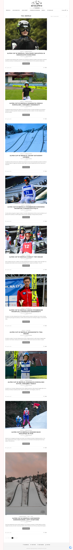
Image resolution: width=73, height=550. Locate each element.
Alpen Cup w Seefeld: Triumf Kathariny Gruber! (26, 156)
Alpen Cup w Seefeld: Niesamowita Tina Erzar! (26, 332)
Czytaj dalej (26, 63)
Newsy (29, 516)
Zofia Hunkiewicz (29, 521)
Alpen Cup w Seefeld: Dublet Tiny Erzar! (26, 257)
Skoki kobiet (25, 10)
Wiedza (43, 10)
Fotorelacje (50, 10)
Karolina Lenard (28, 210)
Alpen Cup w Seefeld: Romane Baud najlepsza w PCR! (26, 432)
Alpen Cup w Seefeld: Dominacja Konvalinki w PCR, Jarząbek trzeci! (26, 382)
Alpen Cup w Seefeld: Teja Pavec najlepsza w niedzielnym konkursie (26, 54)
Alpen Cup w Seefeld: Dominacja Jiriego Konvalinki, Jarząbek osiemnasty (26, 104)
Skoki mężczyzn (16, 10)
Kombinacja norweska (35, 10)
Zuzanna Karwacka (29, 335)
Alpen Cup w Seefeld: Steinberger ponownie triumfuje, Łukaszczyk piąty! (26, 207)
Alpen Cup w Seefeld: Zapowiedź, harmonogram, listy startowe (26, 519)
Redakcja (8, 10)
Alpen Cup (21, 51)
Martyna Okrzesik (29, 56)
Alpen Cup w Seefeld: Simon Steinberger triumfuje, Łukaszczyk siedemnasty (26, 310)
